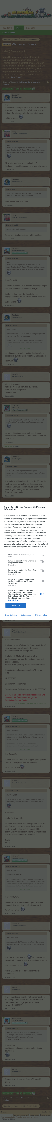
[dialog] (26, 561)
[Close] (46, 507)
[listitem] (26, 555)
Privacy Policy (41, 615)
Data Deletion (11, 615)
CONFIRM (16, 605)
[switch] (42, 561)
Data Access (26, 615)
